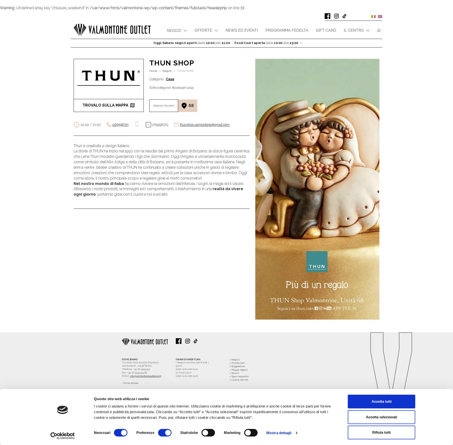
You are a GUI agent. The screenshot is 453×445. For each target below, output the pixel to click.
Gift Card (326, 30)
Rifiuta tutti (381, 432)
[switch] (165, 432)
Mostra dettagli (279, 433)
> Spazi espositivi (239, 376)
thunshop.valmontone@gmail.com (205, 125)
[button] (177, 31)
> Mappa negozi (238, 369)
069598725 (120, 125)
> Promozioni (237, 363)
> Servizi (234, 373)
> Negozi (234, 359)
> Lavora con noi (238, 379)
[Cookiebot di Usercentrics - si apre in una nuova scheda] (62, 435)
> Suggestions (237, 366)
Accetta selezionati (381, 417)
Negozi (167, 71)
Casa (170, 79)
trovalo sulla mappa (105, 105)
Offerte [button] (203, 30)
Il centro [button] (354, 30)
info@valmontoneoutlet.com (145, 376)
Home (153, 71)
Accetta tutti (382, 401)
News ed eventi (242, 30)
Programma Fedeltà (286, 30)
